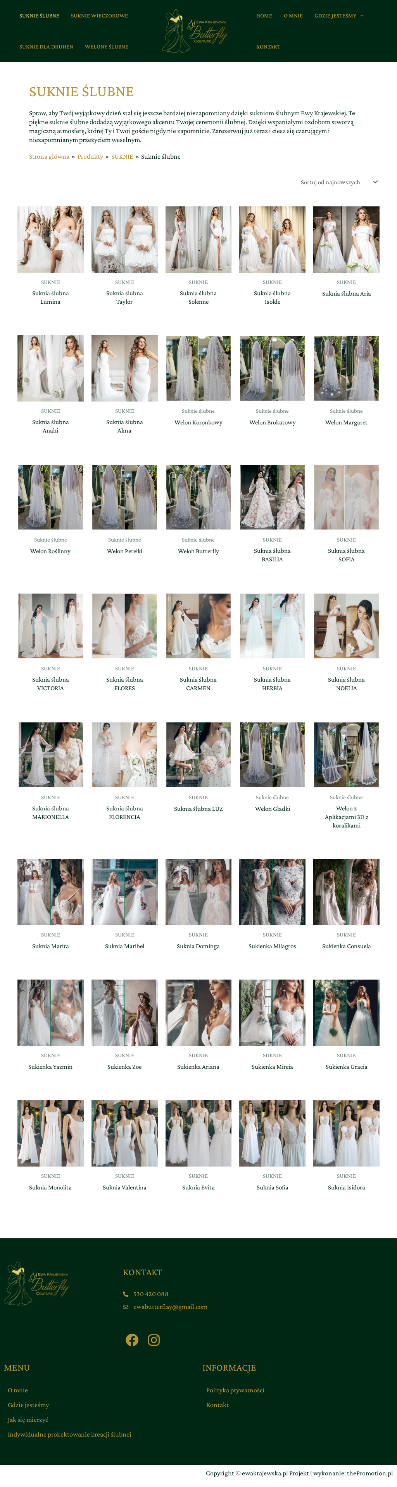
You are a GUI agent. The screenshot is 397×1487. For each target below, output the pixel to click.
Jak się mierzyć (28, 1419)
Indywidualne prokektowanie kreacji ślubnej (69, 1434)
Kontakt (217, 1405)
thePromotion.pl (370, 1473)
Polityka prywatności (235, 1390)
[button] (360, 15)
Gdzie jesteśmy (28, 1405)
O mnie (18, 1390)
